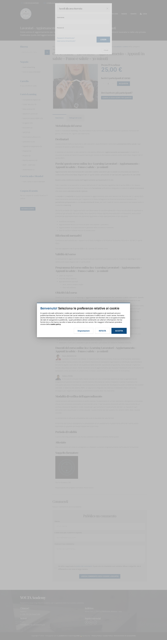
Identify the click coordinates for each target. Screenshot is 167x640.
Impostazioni (84, 331)
